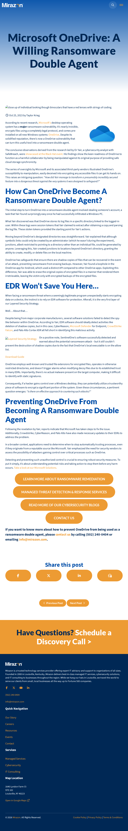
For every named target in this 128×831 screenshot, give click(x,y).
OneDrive (54, 135)
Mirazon (16, 817)
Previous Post (54, 603)
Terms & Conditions (113, 817)
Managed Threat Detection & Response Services (64, 492)
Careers (9, 724)
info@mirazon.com (33, 539)
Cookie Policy (79, 817)
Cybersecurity (13, 765)
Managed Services (15, 759)
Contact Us (64, 518)
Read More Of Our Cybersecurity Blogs (64, 505)
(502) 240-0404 (12, 695)
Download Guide (14, 357)
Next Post (76, 603)
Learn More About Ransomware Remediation (64, 479)
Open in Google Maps (16, 800)
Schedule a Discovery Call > (74, 637)
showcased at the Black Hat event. (44, 154)
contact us (63, 534)
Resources (11, 730)
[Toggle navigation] (121, 5)
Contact (9, 743)
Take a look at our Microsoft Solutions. (35, 468)
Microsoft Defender (81, 326)
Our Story (10, 717)
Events (9, 737)
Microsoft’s (45, 123)
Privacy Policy (95, 817)
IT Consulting (12, 772)
